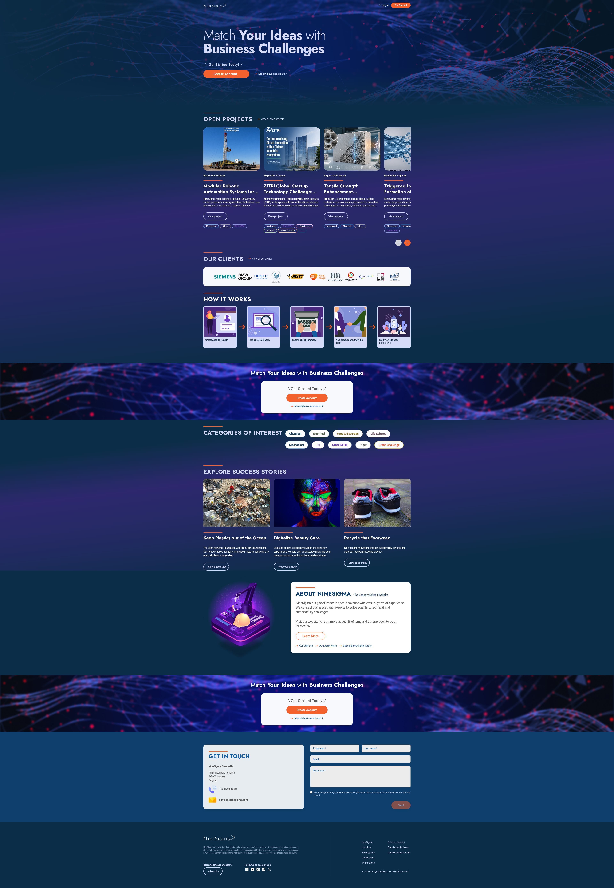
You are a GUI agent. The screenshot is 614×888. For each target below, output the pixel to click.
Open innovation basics (398, 847)
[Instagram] (258, 869)
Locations (366, 847)
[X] (269, 869)
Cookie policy (368, 857)
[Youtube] (252, 869)
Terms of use (368, 862)
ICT (318, 445)
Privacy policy (368, 852)
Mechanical (296, 445)
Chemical (295, 433)
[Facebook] (264, 869)
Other (363, 445)
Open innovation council (399, 852)
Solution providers (396, 842)
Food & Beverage (348, 433)
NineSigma (367, 842)
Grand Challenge (389, 445)
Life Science (378, 433)
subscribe (213, 871)
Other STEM (340, 445)
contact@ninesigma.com (233, 799)
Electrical (319, 433)
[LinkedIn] (247, 869)
